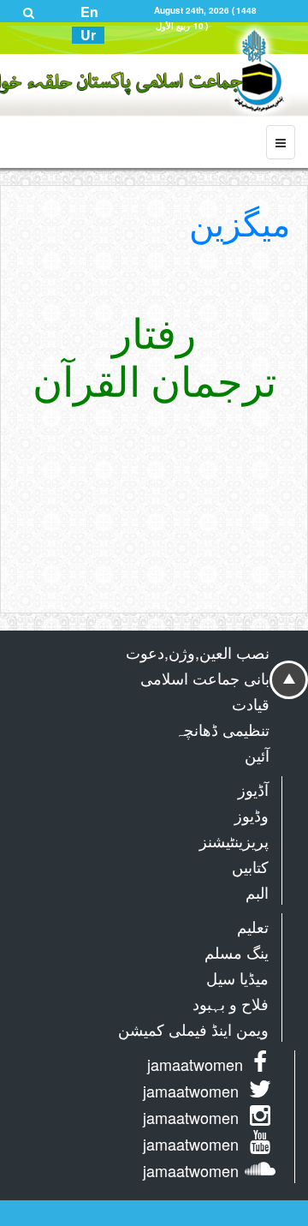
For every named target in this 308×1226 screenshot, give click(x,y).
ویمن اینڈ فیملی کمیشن (193, 1029)
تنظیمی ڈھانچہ (222, 729)
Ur (88, 35)
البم (257, 892)
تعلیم (253, 926)
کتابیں (250, 866)
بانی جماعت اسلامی (205, 678)
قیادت (251, 703)
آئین (257, 755)
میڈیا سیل (237, 977)
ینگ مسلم (236, 952)
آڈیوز (253, 789)
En (89, 12)
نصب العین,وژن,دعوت (198, 652)
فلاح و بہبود (230, 1003)
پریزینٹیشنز (234, 840)
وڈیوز (251, 815)
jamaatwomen (195, 1064)
